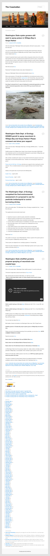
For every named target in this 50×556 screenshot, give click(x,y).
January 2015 (8, 473)
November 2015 (8, 459)
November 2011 (8, 519)
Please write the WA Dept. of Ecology (13, 164)
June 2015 (7, 466)
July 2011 (7, 523)
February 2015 (8, 472)
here (15, 53)
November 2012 (8, 508)
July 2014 (7, 481)
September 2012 (8, 511)
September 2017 (8, 429)
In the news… (24, 26)
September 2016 (8, 445)
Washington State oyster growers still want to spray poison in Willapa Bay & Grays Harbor (20, 38)
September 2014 (8, 479)
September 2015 (8, 462)
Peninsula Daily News (10, 180)
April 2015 (7, 469)
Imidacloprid (13, 126)
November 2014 (8, 476)
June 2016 (7, 450)
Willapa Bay (36, 127)
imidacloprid (27, 315)
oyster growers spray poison (21, 126)
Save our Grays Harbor (13, 125)
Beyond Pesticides (9, 177)
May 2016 (7, 451)
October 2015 (8, 461)
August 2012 (7, 512)
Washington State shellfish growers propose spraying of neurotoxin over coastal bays (20, 261)
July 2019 (7, 414)
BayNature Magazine (9, 535)
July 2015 (7, 465)
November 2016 (8, 443)
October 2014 (8, 477)
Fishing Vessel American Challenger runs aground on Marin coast (18, 392)
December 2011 (8, 518)
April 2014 (7, 486)
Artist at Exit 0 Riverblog (10, 532)
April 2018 (7, 423)
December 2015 (8, 458)
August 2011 (7, 522)
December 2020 (8, 404)
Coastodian (19, 42)
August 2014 (7, 480)
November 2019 (8, 411)
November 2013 (8, 491)
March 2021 (7, 402)
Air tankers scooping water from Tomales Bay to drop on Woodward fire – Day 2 (21, 395)
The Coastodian (12, 6)
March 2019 (7, 415)
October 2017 (8, 427)
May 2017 (7, 434)
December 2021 (8, 401)
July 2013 (7, 497)
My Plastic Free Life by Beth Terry (12, 539)
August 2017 (7, 430)
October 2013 (8, 493)
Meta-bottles (12, 26)
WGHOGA (32, 127)
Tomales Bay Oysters (31, 126)
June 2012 (7, 515)
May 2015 (7, 468)
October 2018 (8, 420)
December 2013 (8, 490)
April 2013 (7, 501)
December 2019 (8, 409)
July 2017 (7, 432)
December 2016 (8, 441)
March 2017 (7, 437)
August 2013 (7, 495)
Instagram (10, 379)
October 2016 (8, 444)
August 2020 (7, 405)
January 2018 (8, 426)
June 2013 (7, 498)
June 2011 (7, 524)
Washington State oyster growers (23, 127)
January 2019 (8, 418)
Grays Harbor (8, 126)
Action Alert (11, 363)
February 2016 (8, 455)
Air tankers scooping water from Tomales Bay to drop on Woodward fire (19, 396)
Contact (30, 26)
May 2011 (7, 526)
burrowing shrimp (38, 125)
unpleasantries (24, 78)
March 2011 (7, 527)
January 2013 (8, 505)
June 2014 (7, 483)
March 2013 (7, 502)
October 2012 (8, 509)
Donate (18, 26)
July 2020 (7, 407)
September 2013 (8, 494)
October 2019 (8, 412)
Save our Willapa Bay (28, 125)
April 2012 (7, 516)
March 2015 (7, 470)
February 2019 (8, 416)
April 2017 (7, 436)
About (7, 26)
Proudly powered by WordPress (25, 551)
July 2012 (7, 513)
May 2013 (7, 500)
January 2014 (8, 488)
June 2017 (7, 433)
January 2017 (8, 440)
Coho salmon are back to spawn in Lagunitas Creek (15, 393)
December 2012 (8, 506)
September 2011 (8, 520)
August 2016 (7, 447)
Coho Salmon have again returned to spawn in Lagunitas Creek (18, 391)
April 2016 (7, 452)
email (15, 375)
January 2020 (8, 408)
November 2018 (8, 419)
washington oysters (13, 127)
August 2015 (7, 463)
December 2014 (8, 475)
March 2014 (7, 487)
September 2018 (8, 422)
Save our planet (21, 125)
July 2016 (7, 448)
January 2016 (8, 457)
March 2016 (7, 454)
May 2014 (7, 484)
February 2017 (8, 438)
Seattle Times (8, 173)
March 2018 (7, 425)
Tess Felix (7, 543)
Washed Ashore (8, 545)
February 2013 (8, 504)
